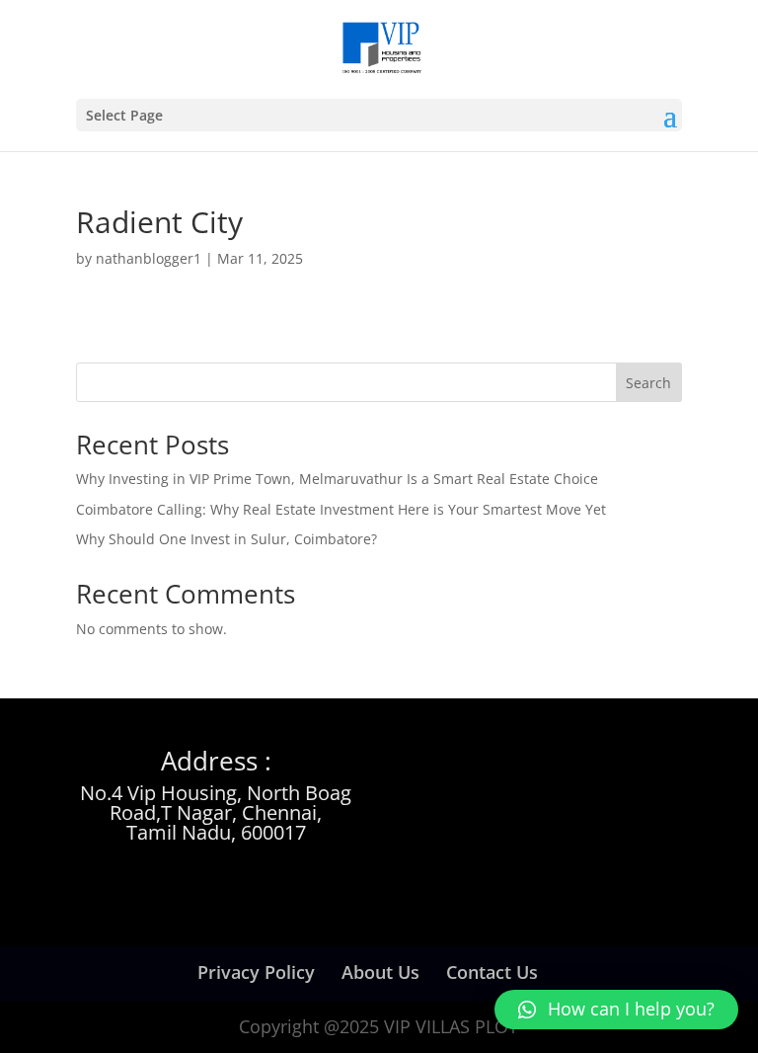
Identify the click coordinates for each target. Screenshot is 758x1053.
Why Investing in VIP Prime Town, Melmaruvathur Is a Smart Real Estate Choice (337, 478)
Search (648, 382)
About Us (380, 972)
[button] (616, 1009)
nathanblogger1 (148, 258)
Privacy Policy (256, 972)
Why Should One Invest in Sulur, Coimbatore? (226, 538)
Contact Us (492, 972)
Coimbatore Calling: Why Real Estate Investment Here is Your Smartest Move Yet (341, 509)
